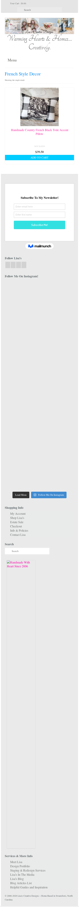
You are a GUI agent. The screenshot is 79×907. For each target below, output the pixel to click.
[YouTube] (18, 265)
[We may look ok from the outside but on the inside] (57, 312)
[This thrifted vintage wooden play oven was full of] (57, 458)
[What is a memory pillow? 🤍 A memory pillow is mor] (22, 416)
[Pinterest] (23, 265)
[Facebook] (7, 265)
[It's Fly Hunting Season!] (57, 395)
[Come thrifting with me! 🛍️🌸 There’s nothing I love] (22, 312)
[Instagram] (13, 265)
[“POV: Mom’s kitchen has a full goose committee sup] (22, 479)
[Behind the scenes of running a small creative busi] (22, 291)
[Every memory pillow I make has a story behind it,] (57, 353)
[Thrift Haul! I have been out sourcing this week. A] (22, 458)
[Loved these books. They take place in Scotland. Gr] (22, 333)
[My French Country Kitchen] (22, 353)
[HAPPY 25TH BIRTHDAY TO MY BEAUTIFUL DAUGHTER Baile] (57, 291)
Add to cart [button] (39, 157)
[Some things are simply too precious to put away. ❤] (22, 437)
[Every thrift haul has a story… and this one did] (22, 395)
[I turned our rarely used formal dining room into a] (57, 374)
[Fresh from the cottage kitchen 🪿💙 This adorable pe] (57, 479)
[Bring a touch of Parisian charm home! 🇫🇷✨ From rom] (57, 437)
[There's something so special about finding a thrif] (57, 416)
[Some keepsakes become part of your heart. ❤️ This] (57, 333)
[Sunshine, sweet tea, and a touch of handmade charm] (22, 374)
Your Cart (17, 3)
